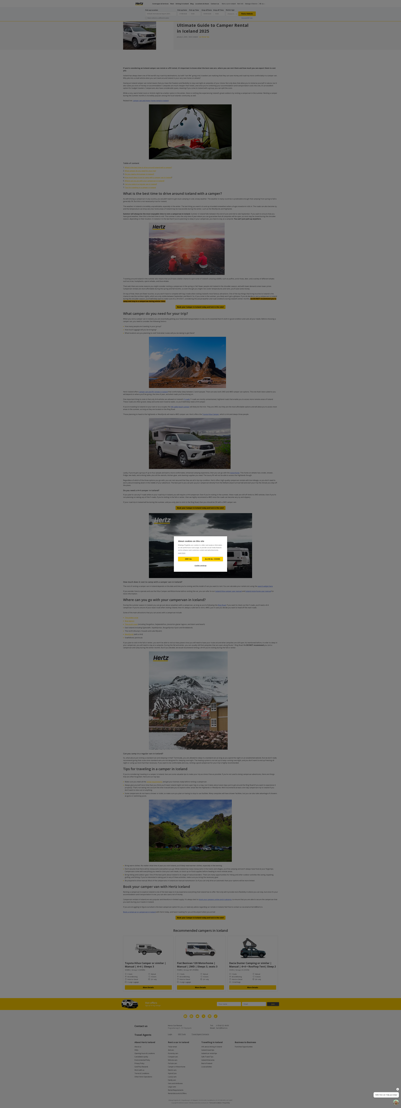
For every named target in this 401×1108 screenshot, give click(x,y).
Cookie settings (200, 566)
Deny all (188, 559)
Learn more (181, 553)
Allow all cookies (212, 559)
